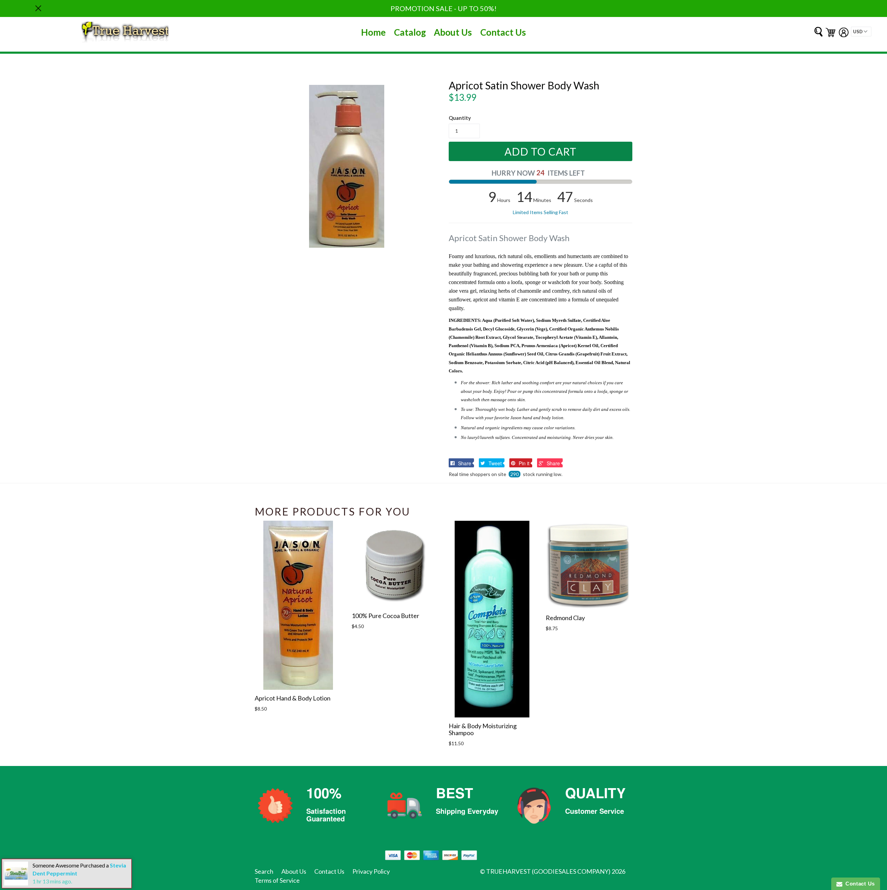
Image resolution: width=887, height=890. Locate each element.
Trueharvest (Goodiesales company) (548, 871)
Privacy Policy (371, 871)
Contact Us (503, 32)
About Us (453, 32)
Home (373, 32)
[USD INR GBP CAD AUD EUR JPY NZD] (861, 31)
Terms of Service (277, 880)
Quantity (460, 118)
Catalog (410, 32)
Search (264, 871)
